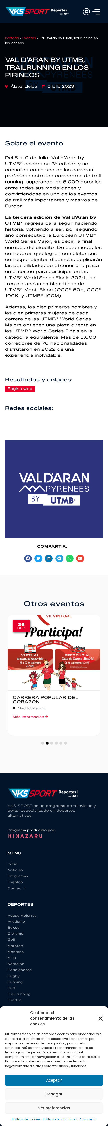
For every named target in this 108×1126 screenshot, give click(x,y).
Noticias (15, 870)
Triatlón (15, 1000)
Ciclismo (16, 933)
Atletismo (16, 921)
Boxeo (14, 927)
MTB (12, 958)
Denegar (54, 1094)
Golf (11, 939)
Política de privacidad (60, 1119)
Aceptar (54, 1080)
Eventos (29, 38)
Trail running (19, 994)
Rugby (14, 976)
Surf (12, 988)
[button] (100, 1018)
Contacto (16, 888)
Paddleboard (20, 970)
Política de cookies (26, 1119)
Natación (16, 964)
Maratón (15, 946)
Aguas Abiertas (22, 915)
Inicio (13, 864)
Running (15, 982)
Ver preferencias (54, 1108)
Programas (18, 876)
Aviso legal (88, 1119)
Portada (12, 38)
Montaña (16, 952)
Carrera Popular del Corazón (46, 699)
